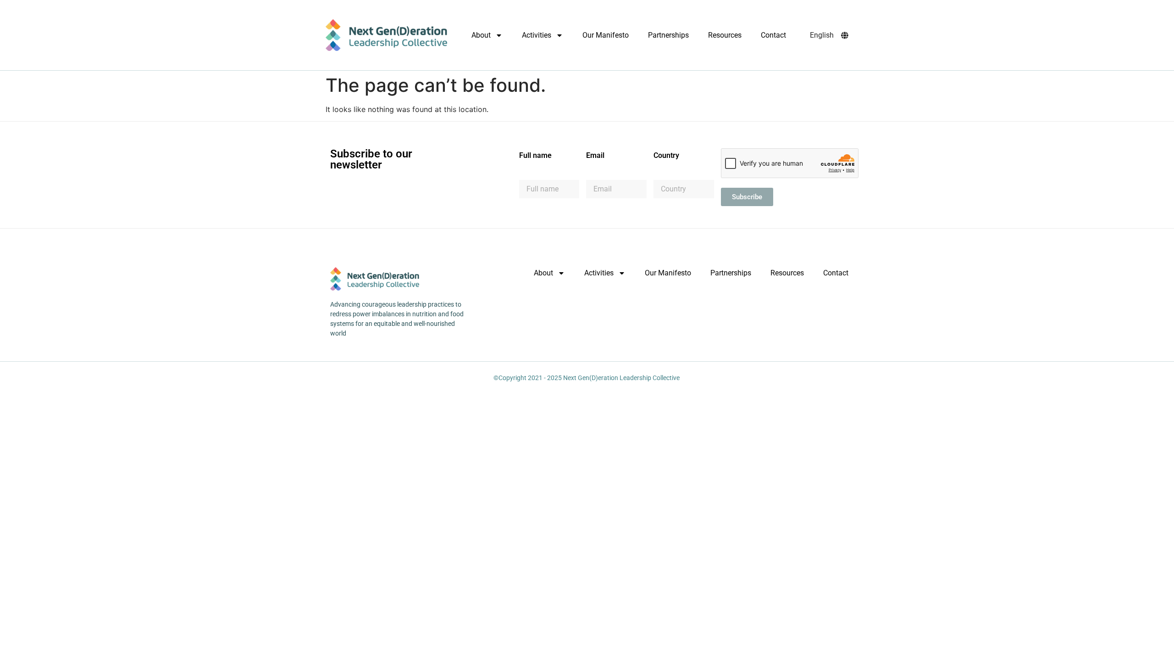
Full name (535, 156)
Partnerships (668, 35)
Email (595, 156)
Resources (725, 35)
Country (666, 156)
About (481, 35)
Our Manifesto (605, 35)
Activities (536, 35)
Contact (773, 35)
